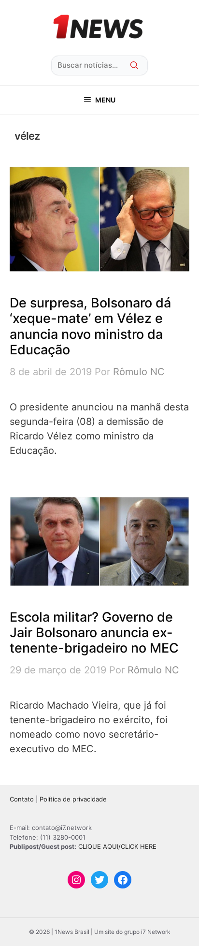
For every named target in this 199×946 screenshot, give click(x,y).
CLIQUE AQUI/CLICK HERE (117, 846)
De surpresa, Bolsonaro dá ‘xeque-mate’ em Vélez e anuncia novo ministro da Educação (90, 326)
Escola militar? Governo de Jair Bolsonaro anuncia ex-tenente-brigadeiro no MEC (94, 632)
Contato (22, 799)
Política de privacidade (73, 799)
